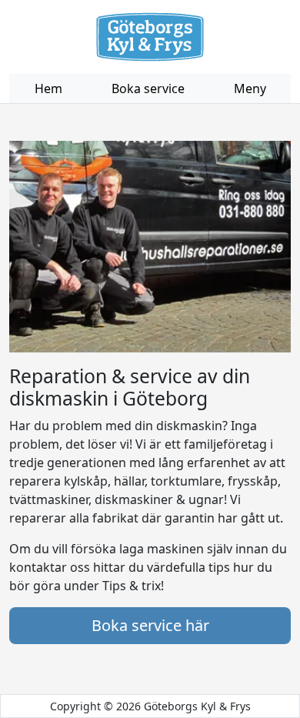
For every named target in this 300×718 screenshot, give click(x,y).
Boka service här (150, 625)
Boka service (148, 88)
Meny (250, 88)
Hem (48, 88)
